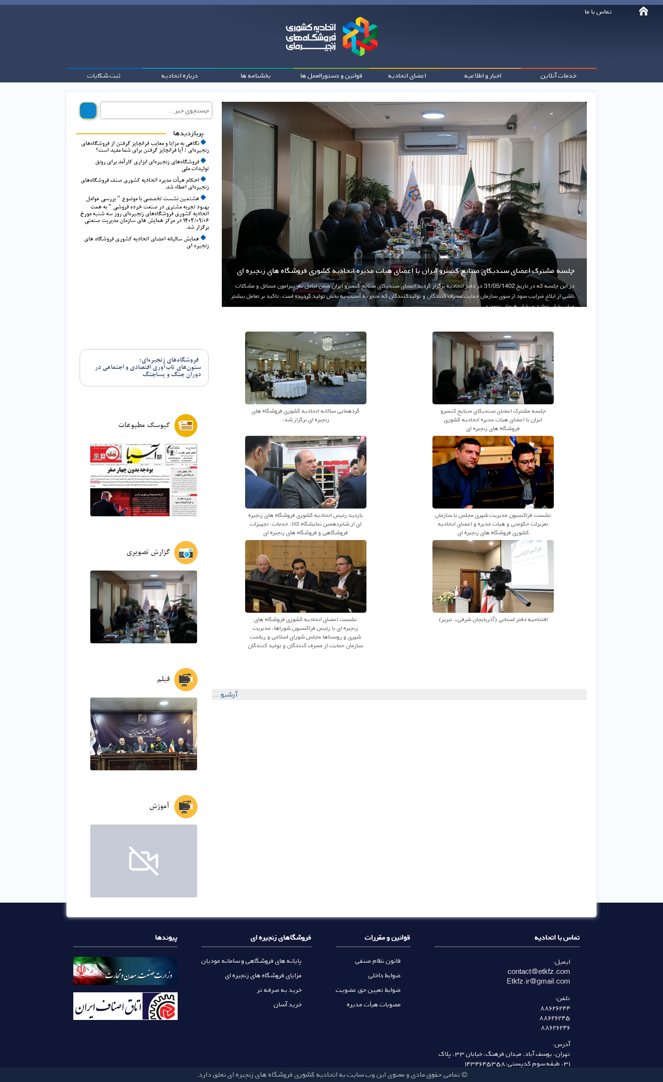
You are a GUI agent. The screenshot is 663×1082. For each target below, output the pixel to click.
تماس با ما (598, 11)
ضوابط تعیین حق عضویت (368, 990)
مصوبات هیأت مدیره (374, 1004)
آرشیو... (224, 694)
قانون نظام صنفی (378, 960)
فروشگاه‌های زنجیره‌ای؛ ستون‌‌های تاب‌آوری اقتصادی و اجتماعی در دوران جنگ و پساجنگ (148, 368)
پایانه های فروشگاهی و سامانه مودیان (251, 960)
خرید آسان (288, 1004)
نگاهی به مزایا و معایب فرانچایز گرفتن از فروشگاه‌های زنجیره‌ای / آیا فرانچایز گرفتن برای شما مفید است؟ (145, 147)
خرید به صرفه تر (279, 990)
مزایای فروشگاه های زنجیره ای (263, 975)
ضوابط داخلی (384, 975)
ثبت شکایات (104, 75)
